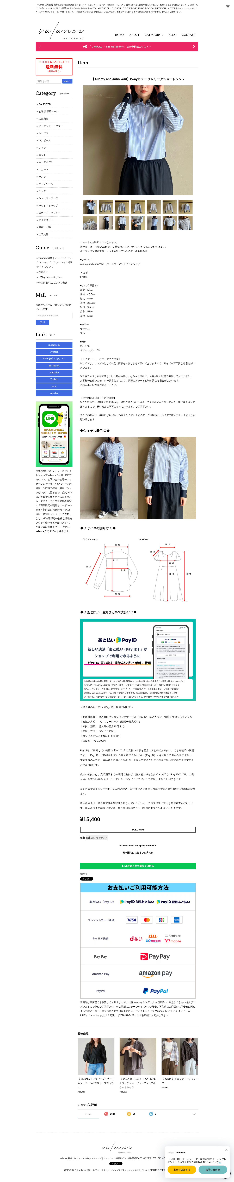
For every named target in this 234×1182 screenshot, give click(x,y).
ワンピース (45, 140)
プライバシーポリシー (50, 277)
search (67, 81)
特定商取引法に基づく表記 (52, 282)
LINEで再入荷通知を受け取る (138, 866)
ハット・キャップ (48, 205)
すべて (88, 1113)
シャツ (42, 147)
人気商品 (43, 118)
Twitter (54, 352)
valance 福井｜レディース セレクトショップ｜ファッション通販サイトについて (54, 262)
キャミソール (46, 183)
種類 (82, 837)
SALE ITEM (45, 104)
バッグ (42, 191)
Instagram (54, 345)
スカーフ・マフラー (49, 212)
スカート (43, 169)
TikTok (54, 379)
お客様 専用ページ (49, 111)
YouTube (54, 372)
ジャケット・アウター (51, 125)
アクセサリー (46, 220)
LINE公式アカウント (54, 358)
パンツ (42, 176)
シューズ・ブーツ (48, 198)
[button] (154, 35)
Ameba (54, 393)
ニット (42, 154)
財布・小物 (45, 227)
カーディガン (46, 162)
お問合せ (43, 272)
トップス (43, 133)
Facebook (54, 365)
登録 (42, 322)
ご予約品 (43, 234)
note (54, 386)
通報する (84, 874)
